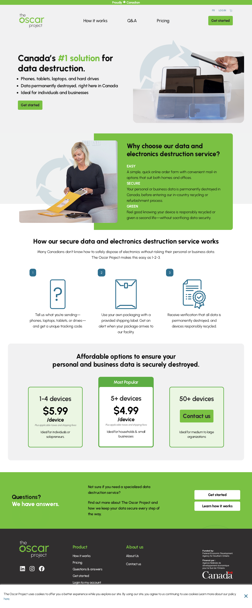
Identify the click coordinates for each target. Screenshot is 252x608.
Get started (220, 20)
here (6, 599)
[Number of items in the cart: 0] (231, 11)
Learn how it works (217, 506)
